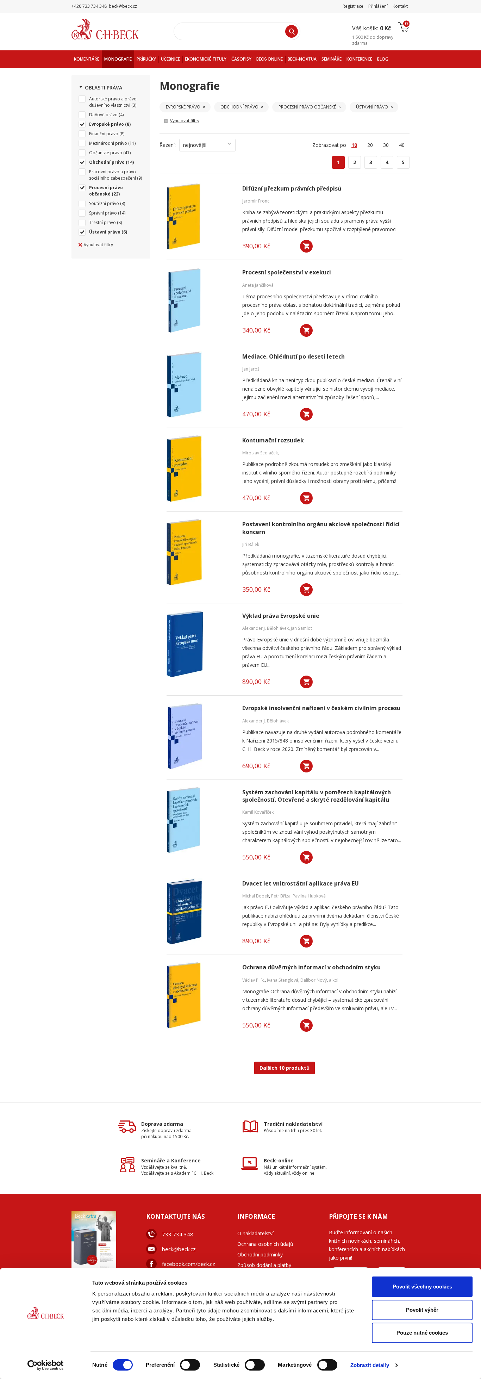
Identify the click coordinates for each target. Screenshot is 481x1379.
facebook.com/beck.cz (188, 1263)
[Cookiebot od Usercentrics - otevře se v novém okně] (45, 1365)
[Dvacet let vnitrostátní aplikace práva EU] (200, 911)
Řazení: (168, 145)
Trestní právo (102, 222)
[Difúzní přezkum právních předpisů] (200, 216)
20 (370, 145)
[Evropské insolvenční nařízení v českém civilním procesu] (200, 736)
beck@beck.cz (179, 1249)
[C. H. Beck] (114, 29)
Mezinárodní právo (108, 143)
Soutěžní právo (104, 203)
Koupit (306, 246)
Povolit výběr (422, 1310)
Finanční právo (103, 134)
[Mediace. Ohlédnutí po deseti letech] (200, 384)
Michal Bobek (255, 896)
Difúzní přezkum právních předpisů (292, 188)
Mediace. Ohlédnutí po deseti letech (293, 356)
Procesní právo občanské (106, 191)
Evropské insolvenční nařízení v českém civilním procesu (321, 708)
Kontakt (400, 6)
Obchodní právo (107, 162)
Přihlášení (378, 6)
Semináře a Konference (171, 1160)
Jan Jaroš (251, 369)
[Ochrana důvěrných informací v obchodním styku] (200, 995)
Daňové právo (103, 115)
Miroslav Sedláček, (260, 453)
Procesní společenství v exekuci (286, 272)
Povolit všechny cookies (422, 1287)
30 (386, 145)
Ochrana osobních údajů (265, 1244)
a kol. (334, 980)
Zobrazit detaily (369, 1365)
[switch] (190, 1365)
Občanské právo (105, 153)
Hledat (291, 31)
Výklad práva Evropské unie (280, 616)
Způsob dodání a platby (264, 1265)
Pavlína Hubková (309, 896)
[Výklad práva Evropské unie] (200, 643)
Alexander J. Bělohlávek (265, 628)
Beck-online (279, 1160)
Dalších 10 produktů (285, 1067)
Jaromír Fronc (255, 201)
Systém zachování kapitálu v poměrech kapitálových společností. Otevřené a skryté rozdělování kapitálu (316, 796)
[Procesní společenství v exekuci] (200, 300)
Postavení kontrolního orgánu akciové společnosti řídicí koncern (321, 528)
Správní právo (103, 213)
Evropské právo (106, 124)
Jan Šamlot (301, 628)
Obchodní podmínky (260, 1254)
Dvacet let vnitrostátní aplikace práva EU (300, 883)
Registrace (353, 6)
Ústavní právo (104, 232)
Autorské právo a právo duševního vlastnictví (113, 102)
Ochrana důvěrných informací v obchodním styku (311, 967)
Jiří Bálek (250, 544)
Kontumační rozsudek (273, 440)
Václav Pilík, (253, 980)
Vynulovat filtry (98, 245)
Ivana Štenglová (282, 980)
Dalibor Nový (313, 980)
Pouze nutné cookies (422, 1333)
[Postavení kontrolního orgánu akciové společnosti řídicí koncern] (200, 552)
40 (402, 145)
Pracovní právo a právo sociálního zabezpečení (112, 175)
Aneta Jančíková (258, 285)
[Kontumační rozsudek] (200, 468)
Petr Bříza (281, 896)
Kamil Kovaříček (258, 812)
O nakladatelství (255, 1233)
